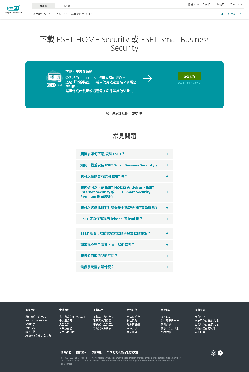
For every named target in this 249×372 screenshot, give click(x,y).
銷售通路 (132, 320)
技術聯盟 (132, 332)
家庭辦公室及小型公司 (72, 316)
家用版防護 (39, 13)
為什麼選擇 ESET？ (82, 13)
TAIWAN (237, 4)
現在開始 (189, 76)
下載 (58, 13)
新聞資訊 (166, 324)
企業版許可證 (67, 332)
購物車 (220, 4)
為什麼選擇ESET (170, 320)
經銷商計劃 (133, 324)
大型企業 (64, 324)
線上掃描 (30, 331)
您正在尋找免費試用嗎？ (189, 83)
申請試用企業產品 (103, 324)
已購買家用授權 (102, 320)
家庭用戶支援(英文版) (207, 320)
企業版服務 (65, 328)
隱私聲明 (81, 352)
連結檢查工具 (33, 327)
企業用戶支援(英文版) (207, 324)
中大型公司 (65, 320)
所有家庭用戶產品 (35, 316)
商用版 (67, 5)
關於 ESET (193, 4)
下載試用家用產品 (103, 316)
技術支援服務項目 (205, 328)
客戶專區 (230, 13)
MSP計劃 (132, 328)
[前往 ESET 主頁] (13, 9)
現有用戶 (200, 316)
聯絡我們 (66, 352)
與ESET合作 (133, 316)
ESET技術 (166, 332)
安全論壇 (200, 332)
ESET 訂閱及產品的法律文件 (122, 352)
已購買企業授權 (102, 328)
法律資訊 (96, 352)
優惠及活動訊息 (170, 328)
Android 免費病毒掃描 (38, 335)
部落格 (206, 4)
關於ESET (166, 316)
